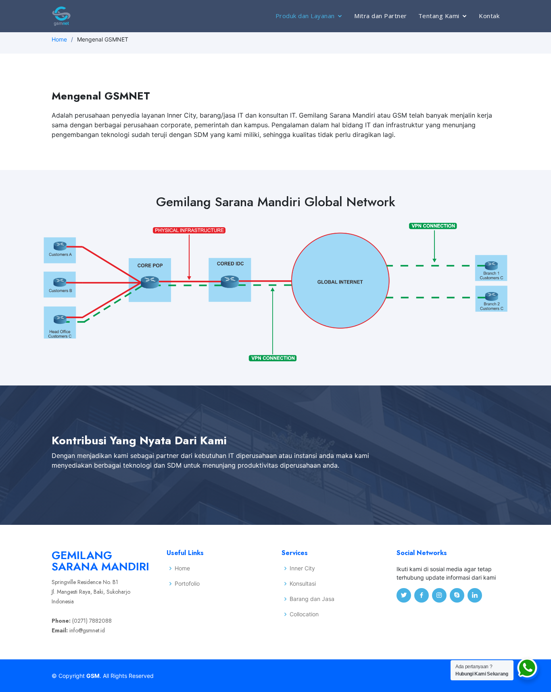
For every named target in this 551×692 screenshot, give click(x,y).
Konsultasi (303, 583)
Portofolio (187, 583)
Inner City (302, 568)
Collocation (304, 614)
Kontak (489, 16)
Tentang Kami (438, 16)
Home (59, 39)
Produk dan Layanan (305, 16)
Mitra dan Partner (380, 16)
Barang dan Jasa (312, 599)
